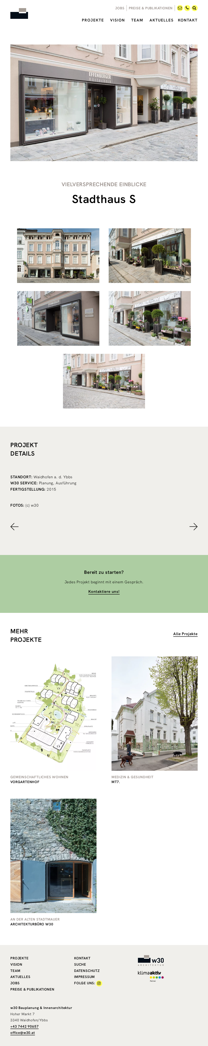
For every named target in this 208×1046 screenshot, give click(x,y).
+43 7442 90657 (24, 1026)
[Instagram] (99, 983)
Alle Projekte (185, 633)
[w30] (25, 13)
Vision (117, 20)
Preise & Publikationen (151, 8)
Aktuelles (162, 20)
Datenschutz (87, 970)
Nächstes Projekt (151, 527)
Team (137, 20)
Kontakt (188, 20)
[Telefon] (187, 7)
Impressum (84, 977)
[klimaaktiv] (153, 976)
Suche (80, 964)
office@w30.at (22, 1032)
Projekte (93, 20)
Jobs (119, 8)
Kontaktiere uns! (104, 591)
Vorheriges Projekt (57, 527)
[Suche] (195, 7)
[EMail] (180, 7)
